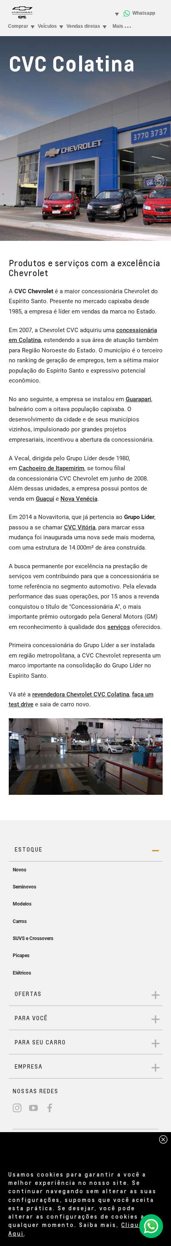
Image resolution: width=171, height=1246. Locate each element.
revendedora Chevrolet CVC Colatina (80, 694)
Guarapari (138, 399)
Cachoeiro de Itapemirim (51, 468)
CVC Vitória (79, 527)
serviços (118, 627)
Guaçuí (45, 498)
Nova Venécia (78, 498)
